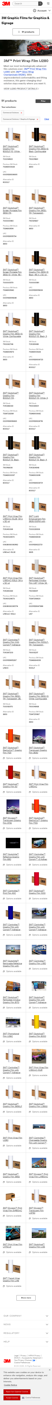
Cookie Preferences (22, 1363)
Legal (16, 1356)
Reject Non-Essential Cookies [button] (17, 1392)
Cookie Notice (10, 1385)
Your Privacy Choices (22, 1360)
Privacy (24, 1356)
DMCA (17, 1358)
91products (28, 32)
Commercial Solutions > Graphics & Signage (19, 119)
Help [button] (7, 1342)
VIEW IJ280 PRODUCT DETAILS (20, 89)
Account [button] (42, 11)
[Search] (40, 3)
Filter (43, 101)
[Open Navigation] (48, 4)
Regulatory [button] (12, 1333)
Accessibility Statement (31, 1358)
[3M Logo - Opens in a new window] (6, 3)
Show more (26, 1298)
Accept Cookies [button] (12, 1398)
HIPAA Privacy (34, 1356)
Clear (46, 119)
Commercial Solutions (11, 113)
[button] (31, 1397)
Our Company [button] (13, 1316)
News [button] (7, 1325)
